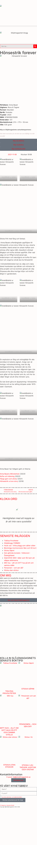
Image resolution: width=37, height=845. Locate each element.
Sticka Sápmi (9, 550)
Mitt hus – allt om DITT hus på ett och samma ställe (9, 731)
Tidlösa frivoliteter (11, 541)
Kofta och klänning (7, 476)
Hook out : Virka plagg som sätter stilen (19, 546)
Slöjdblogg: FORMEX (12, 543)
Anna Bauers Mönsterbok (10, 474)
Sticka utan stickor (11, 570)
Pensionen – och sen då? (13, 568)
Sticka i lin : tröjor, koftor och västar (28, 767)
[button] (18, 26)
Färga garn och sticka (8, 479)
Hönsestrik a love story (9, 481)
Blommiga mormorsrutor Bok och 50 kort (20, 548)
